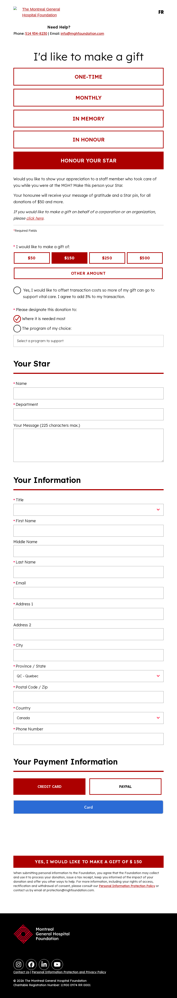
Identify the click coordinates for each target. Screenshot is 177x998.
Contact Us (21, 972)
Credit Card (50, 786)
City (19, 645)
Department (27, 404)
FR (161, 12)
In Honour (89, 139)
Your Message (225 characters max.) (46, 425)
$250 (107, 257)
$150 (69, 257)
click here (34, 218)
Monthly (89, 97)
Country (23, 708)
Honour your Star (89, 160)
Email (21, 583)
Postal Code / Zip (32, 687)
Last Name (26, 562)
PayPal (125, 786)
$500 (145, 257)
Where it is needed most (43, 318)
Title (20, 499)
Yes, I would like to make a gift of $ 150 (88, 861)
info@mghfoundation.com (82, 33)
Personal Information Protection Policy (127, 886)
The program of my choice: (46, 328)
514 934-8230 (36, 33)
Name (21, 383)
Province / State (31, 666)
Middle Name (25, 541)
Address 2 (22, 624)
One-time (88, 76)
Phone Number (29, 729)
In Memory (88, 118)
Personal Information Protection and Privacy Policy (69, 972)
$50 (32, 257)
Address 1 (24, 603)
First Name (26, 520)
